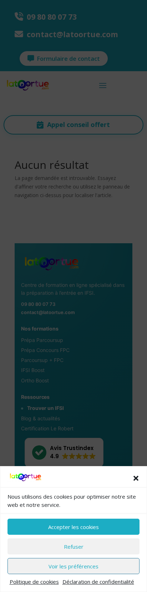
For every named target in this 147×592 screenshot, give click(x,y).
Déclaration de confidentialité (98, 581)
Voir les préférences (73, 566)
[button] (136, 478)
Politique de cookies (34, 581)
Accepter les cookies (73, 526)
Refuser (73, 546)
